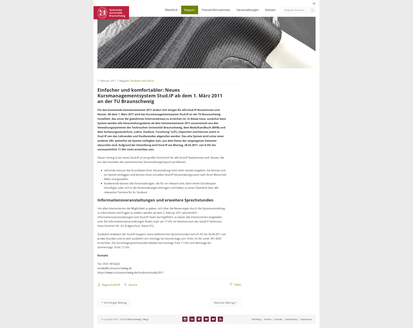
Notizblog (256, 319)
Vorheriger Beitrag (115, 302)
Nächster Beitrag (224, 302)
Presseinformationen (216, 10)
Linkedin (192, 319)
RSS (220, 319)
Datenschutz (291, 319)
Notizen (270, 10)
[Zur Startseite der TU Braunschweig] (111, 12)
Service (133, 285)
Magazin (189, 10)
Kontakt (278, 319)
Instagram (184, 319)
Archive (267, 319)
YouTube (213, 319)
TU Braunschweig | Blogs (136, 319)
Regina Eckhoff (111, 285)
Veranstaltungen (248, 10)
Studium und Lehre (142, 81)
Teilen (237, 284)
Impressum (306, 319)
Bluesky (206, 319)
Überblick (171, 10)
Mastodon (199, 319)
